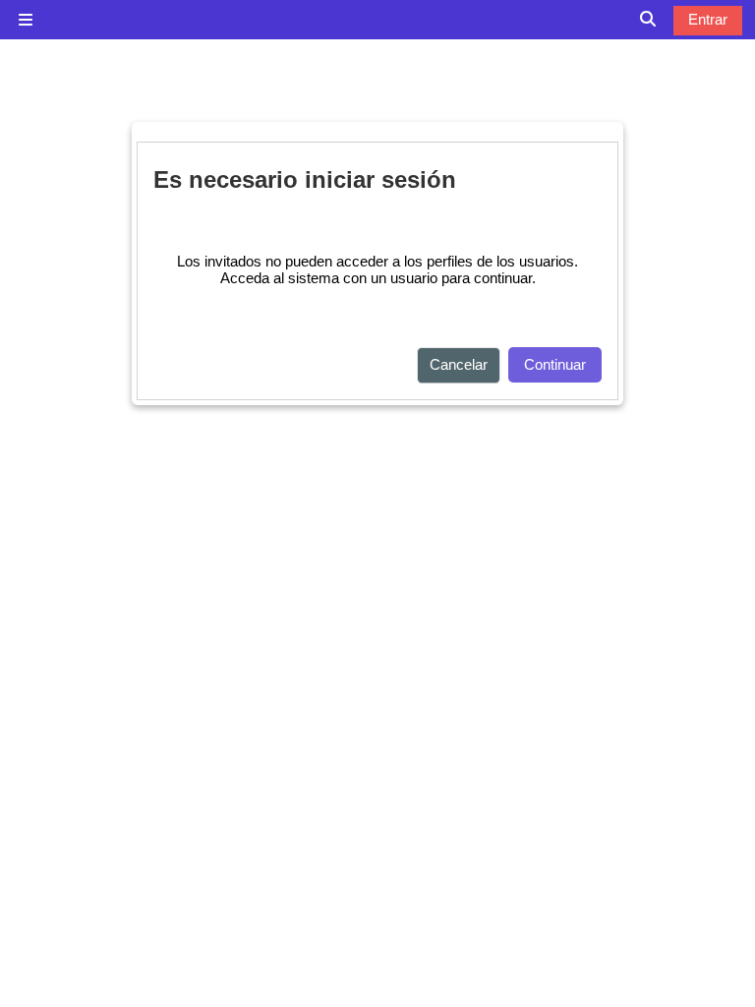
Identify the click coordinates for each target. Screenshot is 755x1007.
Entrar (707, 19)
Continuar (555, 364)
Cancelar (459, 364)
